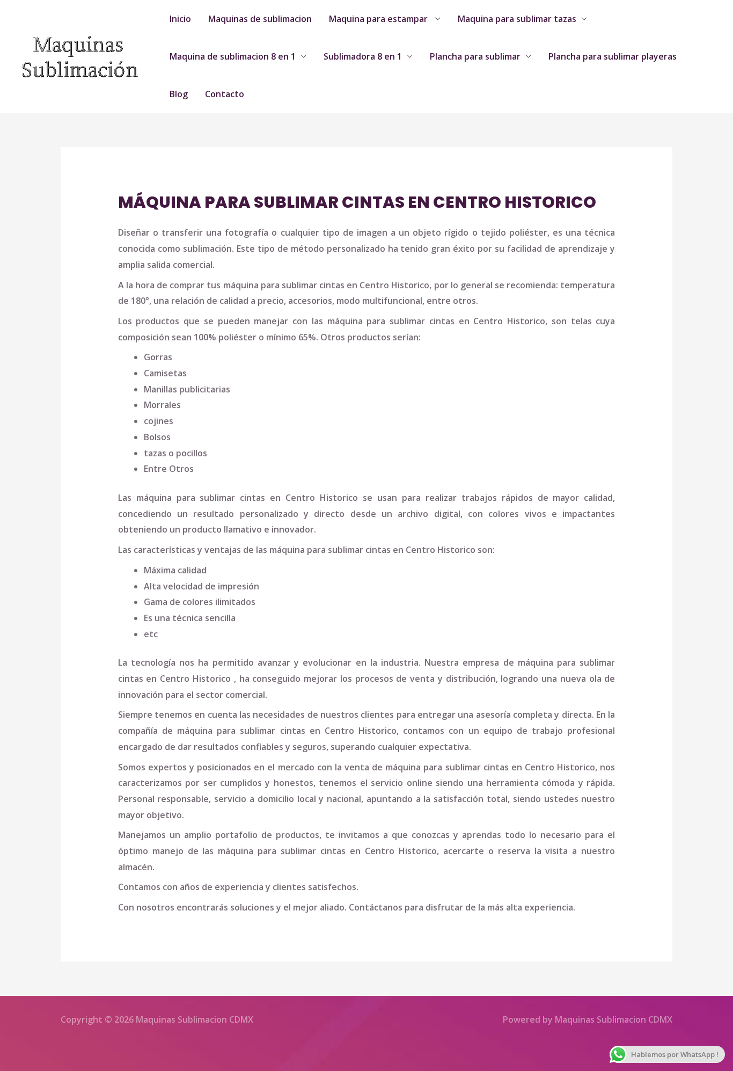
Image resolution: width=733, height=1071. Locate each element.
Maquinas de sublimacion (260, 19)
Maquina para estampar (379, 19)
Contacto (224, 94)
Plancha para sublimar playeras (612, 56)
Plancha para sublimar (475, 56)
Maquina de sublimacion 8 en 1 (233, 56)
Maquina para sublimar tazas (517, 19)
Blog (179, 94)
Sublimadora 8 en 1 (363, 56)
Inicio (180, 19)
